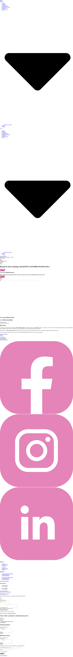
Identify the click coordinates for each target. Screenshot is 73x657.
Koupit (2, 270)
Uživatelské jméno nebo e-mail (5, 647)
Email (1, 618)
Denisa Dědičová (1, 1)
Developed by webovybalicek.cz (5, 591)
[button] (36, 129)
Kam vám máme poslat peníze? (5, 608)
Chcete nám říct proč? (4, 607)
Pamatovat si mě (4, 651)
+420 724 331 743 (3, 338)
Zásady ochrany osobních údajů (7, 573)
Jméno (1, 619)
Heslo (1, 649)
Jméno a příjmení (3, 627)
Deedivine (4, 565)
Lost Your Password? (3, 655)
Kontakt (3, 125)
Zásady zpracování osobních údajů (7, 621)
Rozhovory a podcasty (8, 124)
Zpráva (1, 632)
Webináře (3, 4)
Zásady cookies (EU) (5, 575)
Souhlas (1, 620)
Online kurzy (4, 5)
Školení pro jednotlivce (6, 7)
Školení (3, 3)
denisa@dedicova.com (4, 339)
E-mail (1, 628)
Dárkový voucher (5, 136)
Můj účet (3, 126)
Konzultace (4, 8)
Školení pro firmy (5, 6)
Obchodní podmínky (5, 574)
